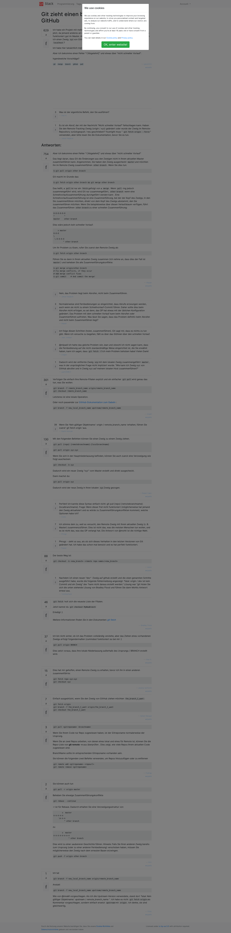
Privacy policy (127, 38)
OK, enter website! (115, 44)
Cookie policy (111, 38)
